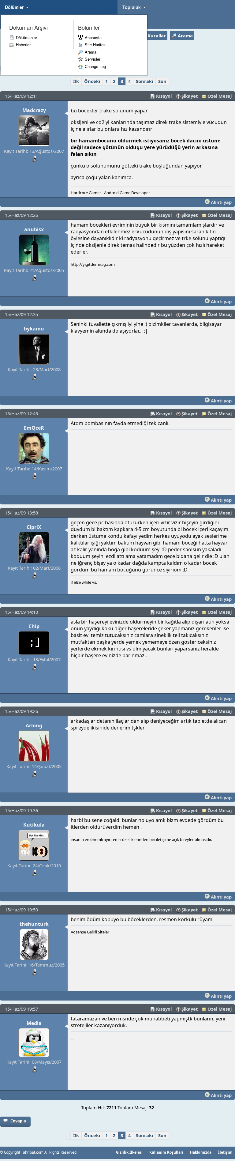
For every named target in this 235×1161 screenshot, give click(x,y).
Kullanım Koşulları (166, 1152)
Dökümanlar (26, 37)
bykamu (34, 328)
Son (162, 81)
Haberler (23, 44)
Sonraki (144, 81)
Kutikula (34, 824)
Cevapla (18, 1121)
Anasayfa (93, 37)
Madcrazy (34, 110)
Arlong (34, 725)
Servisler (92, 59)
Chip (33, 626)
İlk (76, 81)
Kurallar (156, 35)
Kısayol (164, 96)
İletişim (225, 1152)
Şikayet (189, 96)
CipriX (34, 527)
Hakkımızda (200, 1152)
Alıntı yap (221, 202)
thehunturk (34, 924)
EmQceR (34, 427)
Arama (90, 52)
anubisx (34, 229)
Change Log (95, 66)
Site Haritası (95, 44)
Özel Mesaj (219, 96)
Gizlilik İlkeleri (129, 1152)
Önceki (92, 81)
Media (34, 1023)
